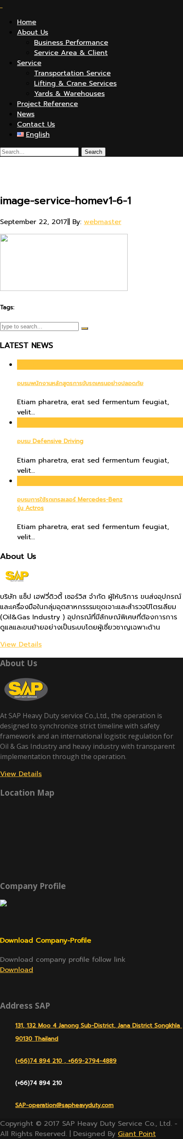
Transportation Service (72, 73)
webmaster (102, 222)
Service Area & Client (71, 53)
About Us (32, 32)
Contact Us (36, 124)
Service (29, 63)
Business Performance (71, 42)
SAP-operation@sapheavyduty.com (64, 1105)
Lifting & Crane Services (75, 83)
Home (26, 22)
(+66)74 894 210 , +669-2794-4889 (66, 1060)
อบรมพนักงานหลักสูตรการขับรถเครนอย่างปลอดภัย (80, 383)
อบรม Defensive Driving (50, 441)
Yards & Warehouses (69, 94)
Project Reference (47, 104)
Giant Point (137, 1134)
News (25, 114)
